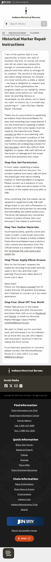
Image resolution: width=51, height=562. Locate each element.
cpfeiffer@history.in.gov (17, 322)
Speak (24, 538)
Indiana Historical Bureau (26, 17)
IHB (3, 33)
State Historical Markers (17, 33)
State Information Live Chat (24, 410)
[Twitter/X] (11, 385)
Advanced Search (24, 449)
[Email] (16, 385)
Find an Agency (24, 420)
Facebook (41, 313)
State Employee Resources (24, 470)
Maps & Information (24, 484)
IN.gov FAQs (24, 465)
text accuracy (12, 147)
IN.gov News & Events (24, 489)
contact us (10, 134)
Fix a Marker (34, 33)
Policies (24, 455)
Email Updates (24, 494)
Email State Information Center (24, 415)
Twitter (12, 316)
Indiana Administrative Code (24, 504)
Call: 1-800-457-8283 (24, 425)
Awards (24, 509)
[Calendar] (20, 385)
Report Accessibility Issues (24, 530)
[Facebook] (6, 385)
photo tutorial (27, 286)
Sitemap (24, 460)
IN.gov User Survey (24, 444)
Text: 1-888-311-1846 (24, 430)
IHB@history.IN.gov (14, 357)
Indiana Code (24, 499)
